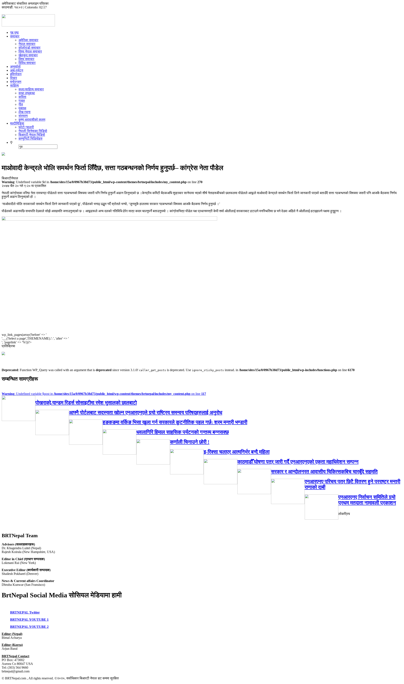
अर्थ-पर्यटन (16, 70)
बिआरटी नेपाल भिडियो (32, 134)
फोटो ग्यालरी (26, 127)
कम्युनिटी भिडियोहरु (31, 138)
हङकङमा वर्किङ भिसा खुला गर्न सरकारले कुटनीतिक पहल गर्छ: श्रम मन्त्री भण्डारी (175, 422)
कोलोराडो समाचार (29, 47)
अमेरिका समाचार (28, 40)
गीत (21, 104)
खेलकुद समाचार (28, 55)
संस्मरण (23, 116)
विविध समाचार (27, 63)
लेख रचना (25, 112)
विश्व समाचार (26, 59)
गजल (22, 100)
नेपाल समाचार (27, 44)
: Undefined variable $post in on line (104, 394)
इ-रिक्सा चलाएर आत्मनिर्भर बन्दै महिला (237, 452)
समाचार (14, 36)
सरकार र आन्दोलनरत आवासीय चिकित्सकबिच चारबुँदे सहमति (324, 471)
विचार (13, 78)
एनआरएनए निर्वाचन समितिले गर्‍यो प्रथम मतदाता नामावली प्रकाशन (367, 499)
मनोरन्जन (15, 81)
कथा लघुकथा (27, 93)
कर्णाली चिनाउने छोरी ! (189, 442)
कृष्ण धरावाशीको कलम (32, 119)
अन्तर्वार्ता (15, 66)
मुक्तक (22, 108)
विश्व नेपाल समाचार (30, 51)
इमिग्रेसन (15, 74)
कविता (22, 97)
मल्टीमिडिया (17, 123)
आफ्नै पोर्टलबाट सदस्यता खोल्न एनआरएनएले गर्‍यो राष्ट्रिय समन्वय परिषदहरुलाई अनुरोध (145, 412)
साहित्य (14, 85)
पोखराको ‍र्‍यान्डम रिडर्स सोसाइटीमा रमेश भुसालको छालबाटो (86, 402)
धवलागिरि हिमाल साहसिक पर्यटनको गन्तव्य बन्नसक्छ (182, 432)
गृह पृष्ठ (14, 32)
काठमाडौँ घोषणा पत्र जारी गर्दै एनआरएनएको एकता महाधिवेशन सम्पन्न (298, 461)
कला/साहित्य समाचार (31, 89)
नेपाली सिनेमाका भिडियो (33, 131)
